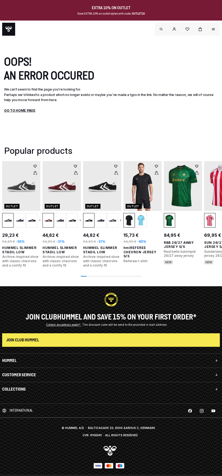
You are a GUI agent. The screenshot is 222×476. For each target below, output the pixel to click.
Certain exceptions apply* (63, 324)
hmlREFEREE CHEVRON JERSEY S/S (139, 252)
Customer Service (19, 374)
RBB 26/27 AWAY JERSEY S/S (179, 245)
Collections (14, 389)
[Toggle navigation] (161, 29)
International (21, 410)
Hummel (9, 360)
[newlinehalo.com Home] (8, 29)
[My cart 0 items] (200, 29)
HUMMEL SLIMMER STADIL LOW (19, 250)
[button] (174, 29)
